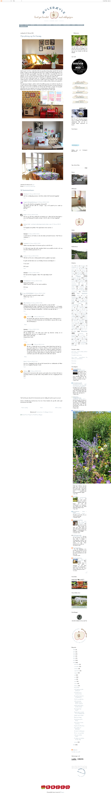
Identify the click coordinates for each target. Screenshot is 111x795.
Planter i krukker (75, 312)
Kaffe (84, 298)
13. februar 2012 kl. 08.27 (33, 272)
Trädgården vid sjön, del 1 (79, 399)
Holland (78, 295)
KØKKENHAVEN (23, 26)
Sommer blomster (79, 320)
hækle (73, 336)
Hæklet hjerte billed (78, 715)
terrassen (83, 343)
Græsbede (82, 286)
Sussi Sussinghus (77, 548)
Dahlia (84, 271)
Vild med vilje (84, 328)
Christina (26, 194)
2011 (74, 744)
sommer (83, 340)
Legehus (80, 303)
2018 (74, 649)
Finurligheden (27, 280)
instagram (81, 336)
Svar (25, 197)
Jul (83, 297)
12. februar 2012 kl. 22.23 (43, 202)
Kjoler (73, 300)
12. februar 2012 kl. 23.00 (34, 243)
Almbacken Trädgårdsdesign (77, 397)
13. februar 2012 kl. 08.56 (36, 280)
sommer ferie (75, 342)
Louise (25, 256)
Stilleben (73, 323)
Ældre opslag (58, 407)
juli (75, 675)
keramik (75, 339)
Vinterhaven (76, 329)
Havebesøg (81, 289)
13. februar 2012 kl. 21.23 (35, 371)
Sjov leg (80, 319)
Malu (80, 306)
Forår (85, 278)
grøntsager (74, 335)
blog (75, 331)
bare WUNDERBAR (28, 293)
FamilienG (26, 243)
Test (72, 325)
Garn (83, 283)
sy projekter (83, 342)
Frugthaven (81, 281)
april (75, 681)
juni (75, 677)
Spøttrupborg (74, 322)
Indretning (32, 186)
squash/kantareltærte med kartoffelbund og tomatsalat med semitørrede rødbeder (79, 385)
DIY (72, 271)
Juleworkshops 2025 (77, 536)
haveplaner (82, 335)
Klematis (79, 300)
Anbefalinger (83, 265)
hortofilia (75, 496)
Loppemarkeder (75, 304)
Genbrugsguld (76, 285)
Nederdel (80, 309)
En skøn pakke (79, 274)
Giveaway (74, 363)
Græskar (73, 288)
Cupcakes (83, 270)
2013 (74, 660)
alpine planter (84, 329)
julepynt (85, 338)
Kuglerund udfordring (79, 725)
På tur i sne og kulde (79, 733)
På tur (83, 313)
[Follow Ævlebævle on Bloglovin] (75, 145)
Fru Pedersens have (78, 520)
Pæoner (78, 314)
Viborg (78, 328)
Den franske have (77, 558)
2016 (74, 654)
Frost (82, 279)
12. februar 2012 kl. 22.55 (33, 233)
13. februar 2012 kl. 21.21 (38, 344)
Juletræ (79, 298)
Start (41, 407)
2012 (74, 662)
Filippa (78, 276)
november (76, 666)
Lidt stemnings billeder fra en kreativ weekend (78, 702)
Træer (77, 325)
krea (84, 339)
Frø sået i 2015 (75, 282)
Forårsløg (76, 279)
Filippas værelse (76, 278)
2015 (74, 656)
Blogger (62, 792)
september (77, 670)
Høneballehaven (77, 369)
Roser (78, 317)
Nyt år (85, 309)
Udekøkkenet (83, 325)
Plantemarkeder (83, 310)
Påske (73, 314)
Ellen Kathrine (27, 303)
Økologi (73, 345)
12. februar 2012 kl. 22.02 (34, 194)
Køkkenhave (84, 301)
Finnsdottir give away (77, 355)
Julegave (73, 298)
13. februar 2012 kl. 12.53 (33, 329)
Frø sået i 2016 (83, 282)
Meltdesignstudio (77, 535)
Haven (84, 291)
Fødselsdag (74, 283)
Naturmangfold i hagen (79, 513)
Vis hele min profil (76, 752)
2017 (74, 651)
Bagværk (83, 268)
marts (75, 683)
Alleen (73, 265)
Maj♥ (25, 214)
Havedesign (74, 291)
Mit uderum (80, 307)
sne (78, 340)
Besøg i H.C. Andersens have (79, 484)
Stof (78, 323)
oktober (76, 668)
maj (75, 679)
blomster (84, 331)
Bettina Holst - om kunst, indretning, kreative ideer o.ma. (38, 224)
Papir (75, 310)
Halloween (74, 289)
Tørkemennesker (82, 370)
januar (76, 742)
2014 (74, 658)
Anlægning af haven (77, 267)
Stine (25, 361)
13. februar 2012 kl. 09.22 (39, 293)
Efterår (79, 273)
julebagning (78, 338)
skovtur (73, 340)
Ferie (86, 274)
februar (76, 685)
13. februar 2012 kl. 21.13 (38, 316)
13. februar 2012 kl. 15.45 (31, 361)
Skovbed (85, 319)
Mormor (73, 309)
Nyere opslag (24, 407)
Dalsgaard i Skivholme (78, 410)
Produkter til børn (77, 313)
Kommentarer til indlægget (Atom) (44, 412)
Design (73, 273)
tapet (76, 343)
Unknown (29, 316)
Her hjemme (27, 186)
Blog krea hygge (78, 717)
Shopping (75, 319)
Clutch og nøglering (78, 699)
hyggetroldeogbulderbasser (30, 202)
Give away (74, 360)
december (76, 664)
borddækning (80, 333)
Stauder (82, 322)
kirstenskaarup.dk (77, 383)
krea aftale (76, 687)
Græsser (81, 288)
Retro (80, 316)
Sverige (84, 323)
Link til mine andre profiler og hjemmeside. (82, 522)
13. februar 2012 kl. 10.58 (36, 303)
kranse (80, 339)
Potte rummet (84, 312)
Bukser (73, 270)
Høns (84, 295)
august (76, 672)
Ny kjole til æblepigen (79, 731)
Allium (77, 265)
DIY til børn (78, 271)
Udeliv (73, 326)
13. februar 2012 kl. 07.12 (32, 256)
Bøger (78, 270)
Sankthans (85, 317)
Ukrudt (81, 326)
